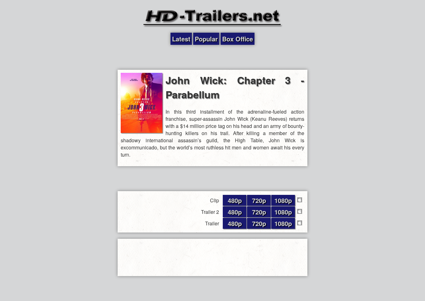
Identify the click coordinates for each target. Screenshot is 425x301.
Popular (206, 38)
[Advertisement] (212, 57)
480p (235, 200)
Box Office (237, 38)
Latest (181, 38)
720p (259, 200)
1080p (283, 200)
